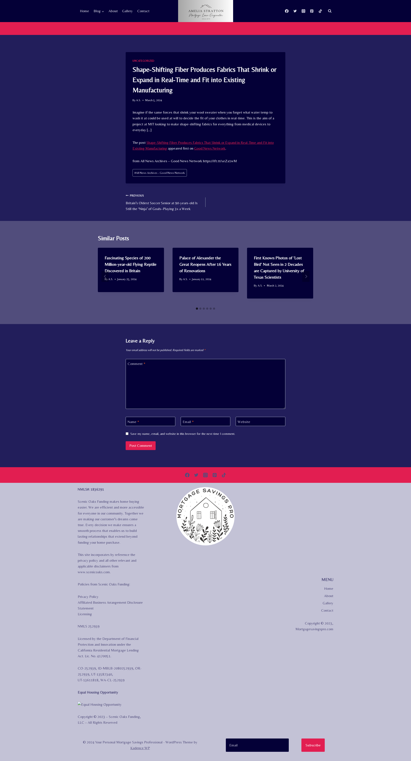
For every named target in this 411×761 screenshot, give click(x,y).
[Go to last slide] (105, 276)
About (113, 11)
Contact (143, 11)
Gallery (127, 11)
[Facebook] (286, 11)
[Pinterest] (312, 11)
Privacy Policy (88, 596)
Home (84, 11)
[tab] (197, 309)
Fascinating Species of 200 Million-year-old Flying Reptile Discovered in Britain (130, 264)
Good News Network (209, 148)
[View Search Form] (329, 11)
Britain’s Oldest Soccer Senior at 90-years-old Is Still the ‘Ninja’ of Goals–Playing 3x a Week (162, 202)
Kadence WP (140, 748)
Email (188, 421)
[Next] (306, 276)
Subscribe (313, 745)
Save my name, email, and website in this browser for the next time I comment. (182, 433)
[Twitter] (295, 11)
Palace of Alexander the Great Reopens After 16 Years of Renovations (205, 264)
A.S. (138, 100)
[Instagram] (303, 11)
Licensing (85, 614)
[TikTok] (320, 11)
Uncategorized (143, 60)
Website (244, 421)
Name (133, 421)
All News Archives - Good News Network (159, 172)
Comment (136, 364)
